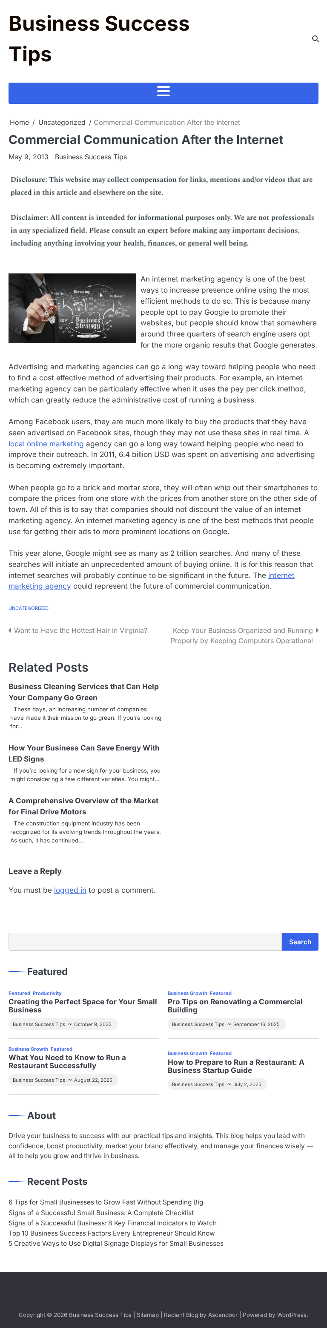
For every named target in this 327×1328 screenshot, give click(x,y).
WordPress (292, 1314)
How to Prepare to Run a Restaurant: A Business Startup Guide (236, 1066)
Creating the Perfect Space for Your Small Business (83, 1006)
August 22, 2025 (93, 1080)
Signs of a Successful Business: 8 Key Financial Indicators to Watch (113, 1223)
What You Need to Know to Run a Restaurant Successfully (67, 1062)
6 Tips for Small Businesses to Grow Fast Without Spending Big (106, 1202)
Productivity (47, 993)
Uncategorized (29, 608)
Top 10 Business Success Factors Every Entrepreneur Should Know (112, 1233)
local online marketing (46, 443)
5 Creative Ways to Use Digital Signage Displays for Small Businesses (116, 1243)
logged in (70, 889)
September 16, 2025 (256, 1024)
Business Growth (187, 993)
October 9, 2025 (93, 1024)
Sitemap (148, 1314)
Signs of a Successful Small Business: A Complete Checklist (101, 1213)
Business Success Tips (91, 156)
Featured (19, 993)
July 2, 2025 (247, 1084)
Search (300, 942)
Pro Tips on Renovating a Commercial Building (235, 1006)
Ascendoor (223, 1314)
